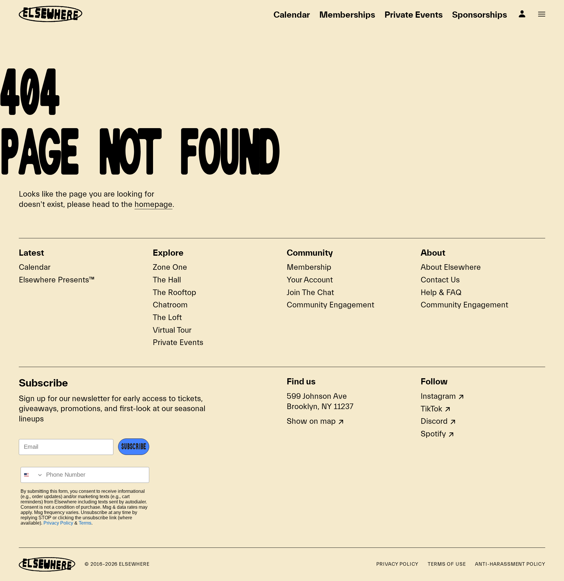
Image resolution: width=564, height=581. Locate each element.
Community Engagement (330, 304)
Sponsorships (479, 14)
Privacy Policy (58, 522)
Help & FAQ (441, 292)
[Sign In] (522, 14)
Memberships (347, 14)
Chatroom (170, 304)
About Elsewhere (451, 267)
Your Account (310, 279)
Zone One (170, 267)
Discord (434, 421)
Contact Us (440, 279)
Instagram (438, 396)
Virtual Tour (172, 330)
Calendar (291, 14)
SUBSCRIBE (133, 446)
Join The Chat (310, 292)
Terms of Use (447, 564)
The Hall (167, 279)
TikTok (431, 408)
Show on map (311, 421)
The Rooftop (174, 292)
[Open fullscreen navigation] (541, 14)
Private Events (414, 14)
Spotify (433, 433)
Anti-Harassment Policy (510, 564)
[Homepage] (50, 14)
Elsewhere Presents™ (57, 279)
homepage (153, 204)
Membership (309, 267)
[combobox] (32, 475)
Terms (85, 522)
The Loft (167, 317)
